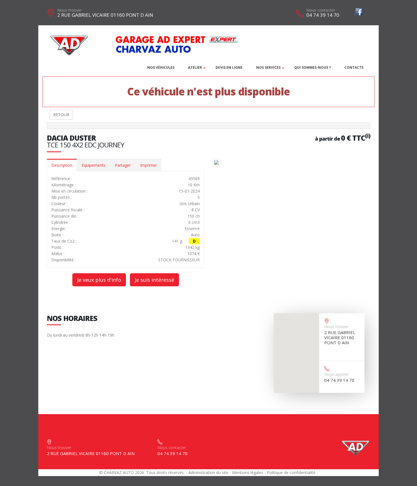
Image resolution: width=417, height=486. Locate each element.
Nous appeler (336, 374)
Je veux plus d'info (99, 279)
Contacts (353, 67)
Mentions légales (247, 472)
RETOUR (61, 114)
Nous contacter (320, 10)
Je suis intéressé (154, 279)
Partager (123, 165)
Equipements (94, 165)
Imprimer (148, 165)
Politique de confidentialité (291, 472)
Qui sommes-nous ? (312, 67)
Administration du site (208, 472)
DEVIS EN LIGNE (229, 67)
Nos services (268, 67)
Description (61, 165)
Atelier (195, 67)
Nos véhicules (160, 67)
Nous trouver (69, 10)
